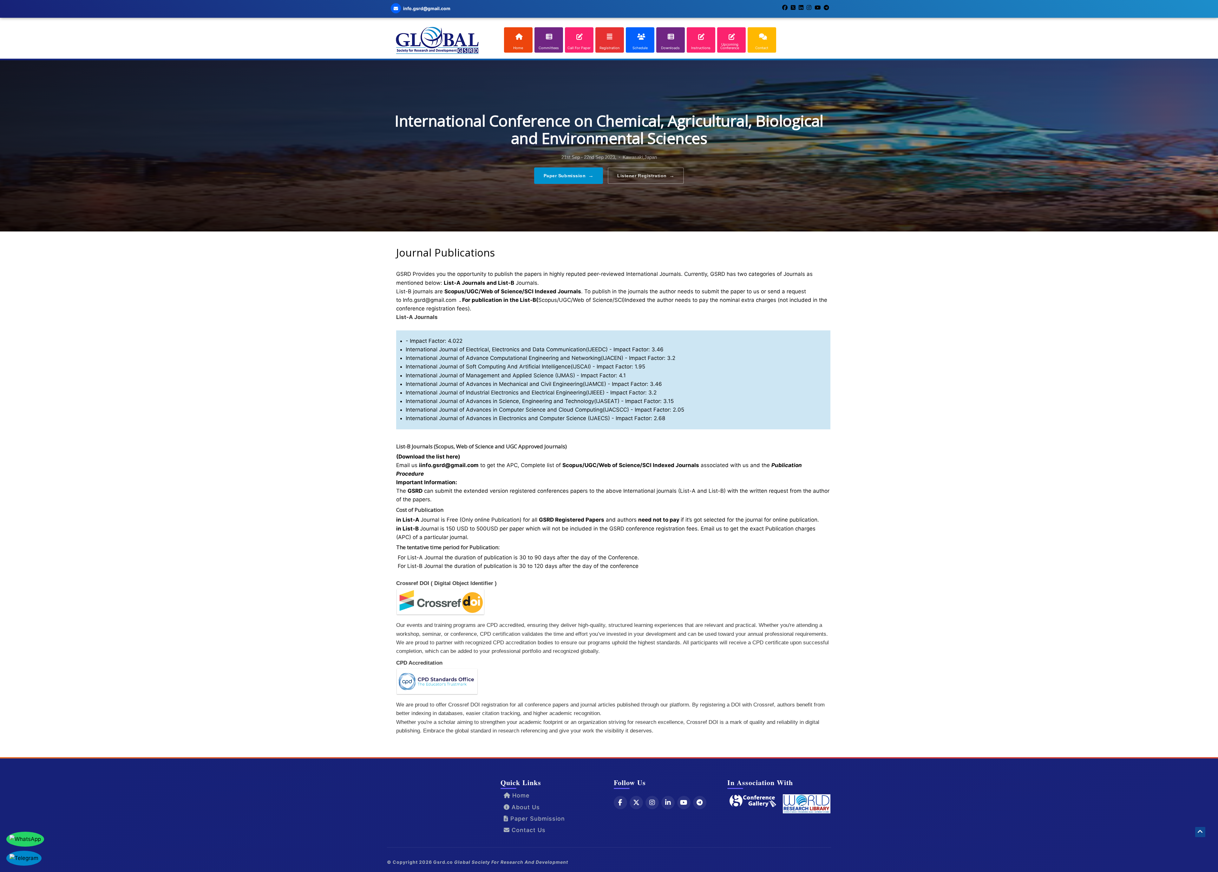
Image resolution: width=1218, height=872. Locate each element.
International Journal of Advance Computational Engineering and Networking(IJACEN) (514, 358)
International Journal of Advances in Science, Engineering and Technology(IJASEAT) (512, 401)
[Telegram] (699, 802)
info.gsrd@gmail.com (450, 465)
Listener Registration (645, 175)
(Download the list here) (428, 456)
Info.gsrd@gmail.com (429, 300)
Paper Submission (569, 175)
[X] (636, 802)
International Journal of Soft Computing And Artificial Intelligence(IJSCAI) (498, 366)
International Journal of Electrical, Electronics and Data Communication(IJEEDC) (507, 349)
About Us (525, 807)
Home (520, 795)
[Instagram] (652, 802)
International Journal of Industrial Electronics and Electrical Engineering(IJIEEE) (505, 392)
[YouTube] (684, 802)
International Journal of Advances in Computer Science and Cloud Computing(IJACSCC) (517, 410)
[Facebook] (620, 802)
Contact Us (528, 830)
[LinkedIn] (668, 802)
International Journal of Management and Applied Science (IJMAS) (490, 375)
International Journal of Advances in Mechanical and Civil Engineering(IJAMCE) (506, 384)
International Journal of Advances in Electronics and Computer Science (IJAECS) (508, 418)
